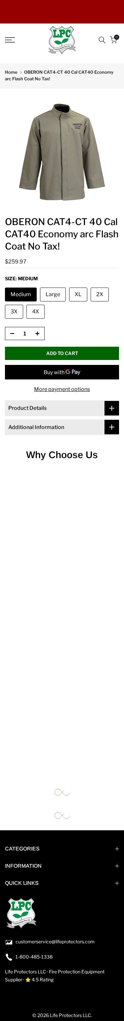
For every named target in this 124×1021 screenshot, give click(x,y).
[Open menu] (17, 40)
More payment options (62, 389)
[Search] (102, 40)
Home (11, 72)
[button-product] (10, 333)
